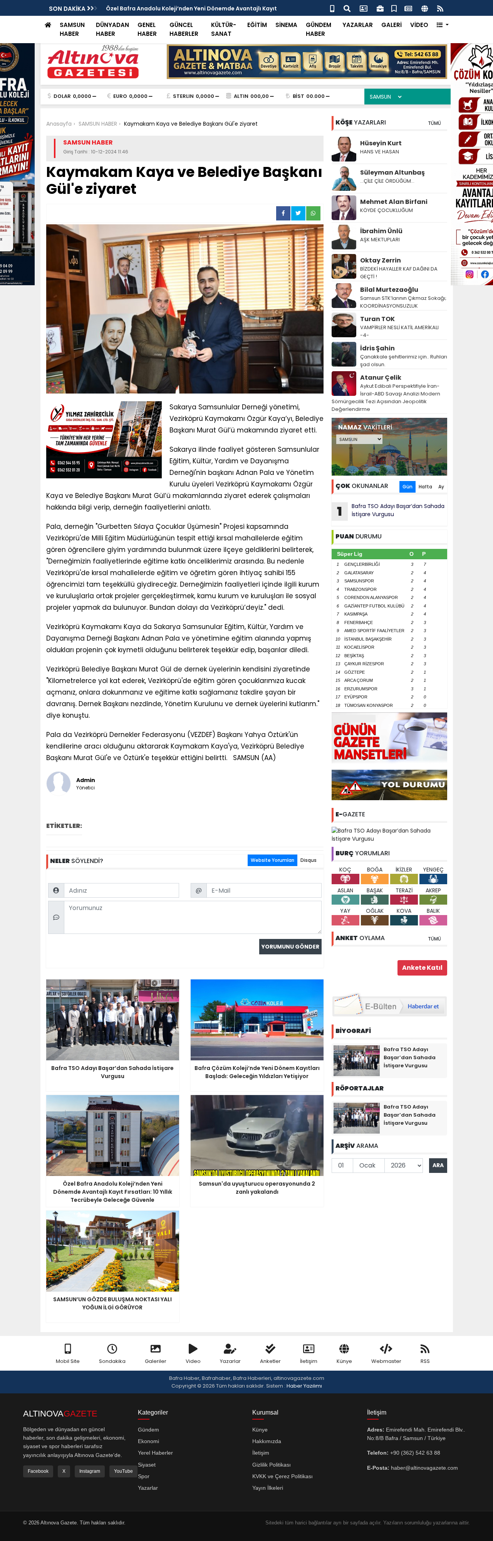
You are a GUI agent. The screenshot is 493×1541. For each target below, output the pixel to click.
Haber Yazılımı (304, 1386)
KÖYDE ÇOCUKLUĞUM (386, 210)
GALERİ (391, 25)
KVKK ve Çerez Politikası (282, 1476)
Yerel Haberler (155, 1453)
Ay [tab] (441, 486)
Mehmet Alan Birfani (394, 201)
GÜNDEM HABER (318, 29)
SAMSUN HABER (72, 29)
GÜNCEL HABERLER (183, 29)
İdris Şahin (377, 348)
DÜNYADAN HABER (112, 29)
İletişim (308, 1361)
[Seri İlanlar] (394, 8)
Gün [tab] (407, 486)
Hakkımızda (266, 1441)
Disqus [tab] (308, 860)
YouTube (123, 1471)
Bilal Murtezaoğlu (389, 289)
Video (193, 1361)
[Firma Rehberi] (380, 8)
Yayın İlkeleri (267, 1488)
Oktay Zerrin (380, 260)
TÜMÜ (434, 123)
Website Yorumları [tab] (272, 860)
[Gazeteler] (408, 8)
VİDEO (419, 25)
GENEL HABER (147, 29)
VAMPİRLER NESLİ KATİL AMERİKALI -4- (399, 331)
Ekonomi (148, 1441)
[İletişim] (363, 8)
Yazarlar (230, 1361)
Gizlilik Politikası (271, 1465)
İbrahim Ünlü (381, 231)
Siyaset (147, 1465)
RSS (425, 1361)
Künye (344, 1361)
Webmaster (386, 1361)
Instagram (89, 1471)
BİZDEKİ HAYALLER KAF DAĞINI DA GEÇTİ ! (399, 272)
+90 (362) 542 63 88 (415, 1453)
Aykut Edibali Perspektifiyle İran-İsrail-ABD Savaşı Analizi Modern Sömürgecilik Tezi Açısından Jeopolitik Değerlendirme (386, 397)
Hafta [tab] (425, 486)
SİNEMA (286, 25)
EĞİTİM (257, 25)
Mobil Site (68, 1361)
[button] (443, 25)
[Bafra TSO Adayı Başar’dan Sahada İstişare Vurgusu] (389, 834)
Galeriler (155, 1361)
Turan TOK (377, 319)
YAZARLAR (357, 25)
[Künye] (425, 8)
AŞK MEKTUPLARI (380, 239)
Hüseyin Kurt (381, 143)
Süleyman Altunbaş (392, 172)
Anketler (270, 1361)
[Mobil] (332, 8)
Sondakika (112, 1361)
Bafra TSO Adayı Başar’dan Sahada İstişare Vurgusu (390, 511)
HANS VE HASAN (379, 151)
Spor (143, 1476)
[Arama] (347, 8)
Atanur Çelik (380, 377)
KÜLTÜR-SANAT (223, 29)
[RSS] (440, 8)
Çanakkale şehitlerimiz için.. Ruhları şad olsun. (403, 360)
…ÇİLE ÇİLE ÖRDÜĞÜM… (387, 181)
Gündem (148, 1430)
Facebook (38, 1471)
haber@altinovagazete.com (424, 1468)
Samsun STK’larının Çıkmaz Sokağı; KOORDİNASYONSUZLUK (403, 302)
